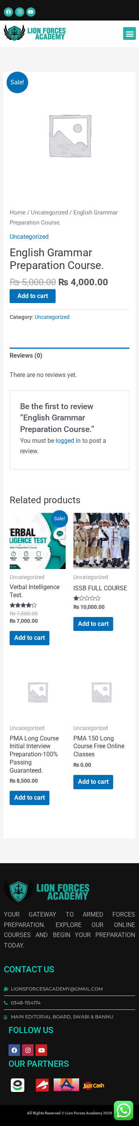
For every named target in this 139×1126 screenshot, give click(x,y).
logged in (68, 440)
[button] (129, 33)
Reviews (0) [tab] (26, 355)
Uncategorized (49, 212)
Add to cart (32, 296)
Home (17, 212)
